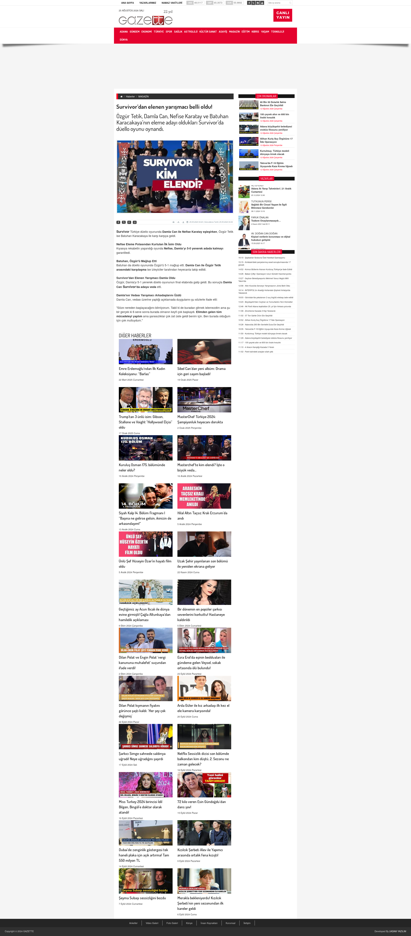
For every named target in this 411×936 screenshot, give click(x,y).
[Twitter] (124, 222)
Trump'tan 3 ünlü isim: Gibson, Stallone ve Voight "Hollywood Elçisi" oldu (145, 421)
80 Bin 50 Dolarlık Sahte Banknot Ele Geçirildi (273, 103)
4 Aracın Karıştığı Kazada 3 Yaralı (256, 347)
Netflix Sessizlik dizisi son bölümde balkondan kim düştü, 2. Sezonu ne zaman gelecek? (203, 758)
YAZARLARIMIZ (147, 2)
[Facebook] (118, 222)
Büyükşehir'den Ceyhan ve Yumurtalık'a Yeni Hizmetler (265, 302)
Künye (189, 923)
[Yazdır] (174, 222)
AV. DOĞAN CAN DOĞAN (264, 210)
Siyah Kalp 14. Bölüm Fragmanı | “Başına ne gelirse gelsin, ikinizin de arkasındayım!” (145, 518)
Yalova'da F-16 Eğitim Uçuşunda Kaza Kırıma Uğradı (276, 164)
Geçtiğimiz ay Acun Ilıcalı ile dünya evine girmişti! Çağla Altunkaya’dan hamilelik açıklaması (145, 614)
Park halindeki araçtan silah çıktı (255, 351)
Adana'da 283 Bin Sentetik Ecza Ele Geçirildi (261, 324)
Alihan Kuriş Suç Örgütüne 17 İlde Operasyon (276, 140)
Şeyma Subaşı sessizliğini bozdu (142, 897)
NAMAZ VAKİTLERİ (172, 2)
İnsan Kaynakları (209, 923)
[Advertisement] (205, 66)
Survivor (129, 286)
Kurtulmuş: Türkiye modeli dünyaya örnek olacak (274, 152)
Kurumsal (230, 923)
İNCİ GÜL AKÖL (259, 242)
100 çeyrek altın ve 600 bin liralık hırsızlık (274, 116)
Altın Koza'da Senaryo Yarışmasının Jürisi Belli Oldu (264, 285)
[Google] (129, 222)
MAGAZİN (143, 96)
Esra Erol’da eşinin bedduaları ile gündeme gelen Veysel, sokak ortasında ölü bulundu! (201, 662)
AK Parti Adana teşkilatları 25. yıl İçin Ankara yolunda (264, 306)
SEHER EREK (258, 226)
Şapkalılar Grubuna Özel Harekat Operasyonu (261, 257)
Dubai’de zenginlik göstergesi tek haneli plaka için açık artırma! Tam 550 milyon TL (144, 855)
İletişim (247, 923)
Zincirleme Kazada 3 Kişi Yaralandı (256, 311)
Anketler (133, 923)
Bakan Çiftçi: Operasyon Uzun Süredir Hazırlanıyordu (264, 274)
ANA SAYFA (127, 2)
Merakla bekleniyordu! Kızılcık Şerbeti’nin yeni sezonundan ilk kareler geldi (200, 903)
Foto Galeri (172, 923)
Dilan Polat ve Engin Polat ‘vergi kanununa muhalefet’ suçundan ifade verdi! (142, 662)
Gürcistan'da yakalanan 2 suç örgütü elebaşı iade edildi (265, 297)
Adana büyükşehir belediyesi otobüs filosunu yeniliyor (276, 128)
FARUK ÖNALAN (259, 194)
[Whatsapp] (135, 222)
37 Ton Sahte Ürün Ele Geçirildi (255, 315)
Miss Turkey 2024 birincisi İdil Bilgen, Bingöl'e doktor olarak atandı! (140, 806)
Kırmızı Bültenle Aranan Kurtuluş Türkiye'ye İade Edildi (265, 269)
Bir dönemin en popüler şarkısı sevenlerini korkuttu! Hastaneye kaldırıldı (201, 614)
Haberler (130, 96)
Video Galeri (152, 923)
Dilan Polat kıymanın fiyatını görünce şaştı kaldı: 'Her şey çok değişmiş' (142, 710)
